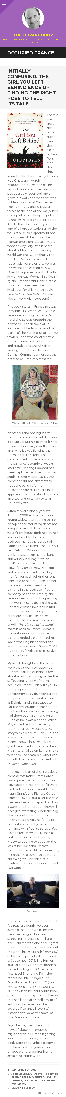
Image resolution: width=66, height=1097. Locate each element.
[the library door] (33, 18)
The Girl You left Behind (40, 1080)
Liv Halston (36, 1074)
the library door (33, 35)
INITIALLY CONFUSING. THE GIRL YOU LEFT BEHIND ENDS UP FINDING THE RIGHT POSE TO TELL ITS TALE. (31, 87)
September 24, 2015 (23, 1069)
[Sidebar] (3, 3)
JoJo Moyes (19, 1074)
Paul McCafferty (33, 1077)
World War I (20, 1083)
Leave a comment (23, 1088)
